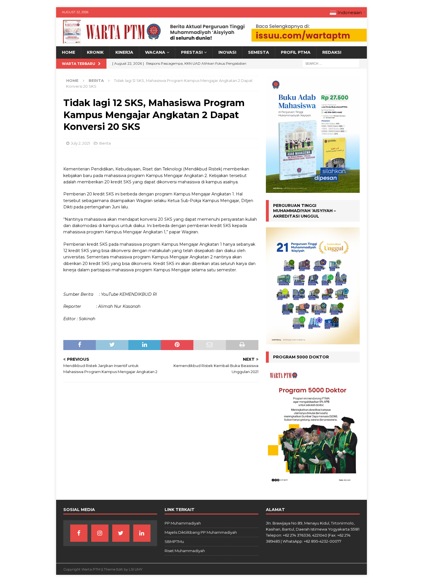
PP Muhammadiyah (183, 523)
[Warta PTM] (211, 43)
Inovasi (227, 52)
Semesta (258, 52)
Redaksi (331, 52)
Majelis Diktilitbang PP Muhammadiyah (201, 532)
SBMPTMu (174, 541)
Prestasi (192, 52)
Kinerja (124, 52)
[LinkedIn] (141, 533)
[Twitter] (120, 533)
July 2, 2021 (80, 143)
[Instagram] (99, 533)
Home (68, 52)
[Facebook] (78, 533)
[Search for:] (331, 63)
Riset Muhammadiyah (185, 550)
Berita (105, 143)
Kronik (95, 52)
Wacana (155, 52)
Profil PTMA (295, 52)
